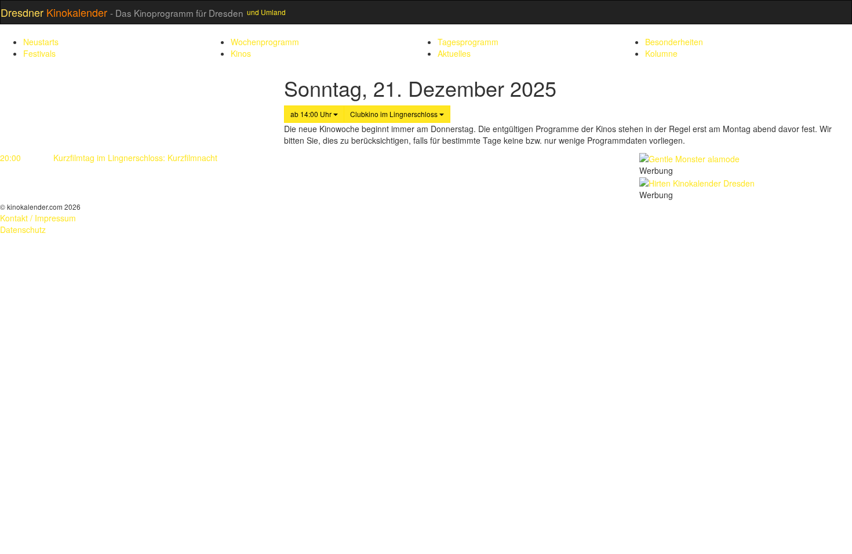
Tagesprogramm (468, 42)
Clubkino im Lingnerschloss (394, 114)
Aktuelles (454, 53)
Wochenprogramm (265, 42)
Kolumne (661, 53)
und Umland (266, 12)
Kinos (241, 53)
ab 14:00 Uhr (311, 114)
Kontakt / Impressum (38, 218)
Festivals (39, 53)
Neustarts (41, 42)
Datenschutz (23, 229)
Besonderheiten (674, 42)
